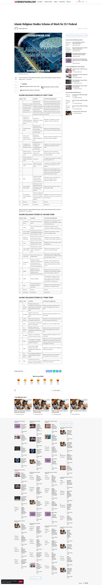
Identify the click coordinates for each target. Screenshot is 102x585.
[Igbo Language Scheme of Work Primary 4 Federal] (33, 461)
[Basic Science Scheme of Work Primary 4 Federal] (33, 451)
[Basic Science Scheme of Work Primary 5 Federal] (33, 514)
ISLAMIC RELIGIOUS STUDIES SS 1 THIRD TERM (30, 90)
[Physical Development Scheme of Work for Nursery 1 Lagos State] (69, 49)
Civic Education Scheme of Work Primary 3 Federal (23, 550)
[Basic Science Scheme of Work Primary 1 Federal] (17, 460)
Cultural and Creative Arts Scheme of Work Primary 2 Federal (23, 487)
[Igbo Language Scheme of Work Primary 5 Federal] (33, 502)
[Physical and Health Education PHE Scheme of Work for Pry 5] (63, 492)
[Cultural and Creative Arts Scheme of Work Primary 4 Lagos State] (63, 444)
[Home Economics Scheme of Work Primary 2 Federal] (17, 474)
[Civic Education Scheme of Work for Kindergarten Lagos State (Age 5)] (69, 55)
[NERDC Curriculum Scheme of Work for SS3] (79, 404)
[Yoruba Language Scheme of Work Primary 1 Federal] (17, 436)
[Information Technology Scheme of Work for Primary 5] (63, 506)
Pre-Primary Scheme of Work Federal (79, 111)
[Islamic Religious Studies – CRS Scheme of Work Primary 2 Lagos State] (48, 490)
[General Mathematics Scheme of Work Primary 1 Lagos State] (48, 436)
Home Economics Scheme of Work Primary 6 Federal (39, 566)
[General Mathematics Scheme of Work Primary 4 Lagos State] (63, 456)
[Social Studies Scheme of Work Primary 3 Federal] (17, 561)
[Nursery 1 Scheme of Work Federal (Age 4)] (69, 102)
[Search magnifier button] (86, 35)
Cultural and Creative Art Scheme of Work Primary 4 (69, 433)
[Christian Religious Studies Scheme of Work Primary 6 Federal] (33, 528)
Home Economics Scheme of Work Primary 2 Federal (23, 476)
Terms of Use (8, 582)
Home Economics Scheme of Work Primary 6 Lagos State (69, 559)
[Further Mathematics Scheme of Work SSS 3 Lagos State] (69, 87)
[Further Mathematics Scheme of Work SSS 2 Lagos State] (69, 82)
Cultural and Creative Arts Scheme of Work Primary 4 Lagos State (69, 445)
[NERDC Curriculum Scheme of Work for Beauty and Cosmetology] (23, 404)
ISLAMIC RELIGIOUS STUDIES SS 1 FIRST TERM (30, 86)
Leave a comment (57, 390)
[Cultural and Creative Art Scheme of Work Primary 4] (63, 432)
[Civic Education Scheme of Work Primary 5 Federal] (33, 477)
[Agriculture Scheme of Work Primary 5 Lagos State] (63, 482)
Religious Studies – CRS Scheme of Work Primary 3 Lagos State (54, 543)
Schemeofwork (29, 79)
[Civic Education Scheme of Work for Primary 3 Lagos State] (48, 554)
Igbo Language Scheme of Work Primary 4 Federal (39, 463)
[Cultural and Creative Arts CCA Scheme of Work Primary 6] (63, 570)
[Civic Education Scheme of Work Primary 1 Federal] (17, 448)
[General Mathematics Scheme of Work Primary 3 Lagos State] (48, 531)
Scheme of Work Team (23, 28)
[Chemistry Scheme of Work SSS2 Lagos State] (69, 70)
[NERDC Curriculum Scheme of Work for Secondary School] (60, 404)
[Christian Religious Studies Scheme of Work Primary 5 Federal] (33, 489)
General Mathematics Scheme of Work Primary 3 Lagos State (54, 532)
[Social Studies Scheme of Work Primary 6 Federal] (33, 554)
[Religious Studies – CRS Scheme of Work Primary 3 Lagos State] (48, 542)
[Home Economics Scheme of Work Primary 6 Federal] (33, 565)
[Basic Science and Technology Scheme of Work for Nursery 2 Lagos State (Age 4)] (69, 60)
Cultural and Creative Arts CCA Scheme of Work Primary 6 (69, 571)
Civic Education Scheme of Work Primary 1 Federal (23, 449)
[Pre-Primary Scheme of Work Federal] (69, 113)
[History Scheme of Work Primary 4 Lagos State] (63, 468)
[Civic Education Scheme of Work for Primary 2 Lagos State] (48, 477)
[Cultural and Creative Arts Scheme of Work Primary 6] (63, 546)
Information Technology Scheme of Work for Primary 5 (69, 507)
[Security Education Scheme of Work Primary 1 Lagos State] (48, 448)
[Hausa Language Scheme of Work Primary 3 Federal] (17, 526)
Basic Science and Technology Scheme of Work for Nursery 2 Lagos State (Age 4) (79, 60)
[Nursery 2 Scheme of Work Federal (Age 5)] (69, 107)
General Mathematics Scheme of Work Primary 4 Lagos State (69, 457)
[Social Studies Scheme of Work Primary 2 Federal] (17, 498)
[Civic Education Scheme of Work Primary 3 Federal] (17, 549)
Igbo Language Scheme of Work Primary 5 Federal (39, 503)
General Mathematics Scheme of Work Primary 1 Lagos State (54, 438)
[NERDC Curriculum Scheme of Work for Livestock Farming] (41, 404)
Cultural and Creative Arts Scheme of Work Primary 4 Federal (39, 440)
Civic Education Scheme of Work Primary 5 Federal (39, 478)
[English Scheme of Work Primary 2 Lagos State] (48, 503)
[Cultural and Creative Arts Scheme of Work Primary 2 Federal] (17, 486)
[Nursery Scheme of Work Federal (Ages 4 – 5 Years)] (69, 96)
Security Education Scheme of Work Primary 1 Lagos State (54, 449)
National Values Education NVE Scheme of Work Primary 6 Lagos (69, 534)
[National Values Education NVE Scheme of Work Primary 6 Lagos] (63, 532)
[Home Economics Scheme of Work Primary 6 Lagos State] (63, 558)
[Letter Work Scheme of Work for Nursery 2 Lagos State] (69, 44)
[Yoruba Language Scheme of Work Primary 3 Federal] (17, 537)
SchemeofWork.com (25, 1)
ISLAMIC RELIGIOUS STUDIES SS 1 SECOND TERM (50, 87)
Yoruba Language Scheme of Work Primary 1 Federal (23, 438)
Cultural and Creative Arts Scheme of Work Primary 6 (69, 547)
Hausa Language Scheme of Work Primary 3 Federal (23, 527)
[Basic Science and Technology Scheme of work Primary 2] (48, 460)
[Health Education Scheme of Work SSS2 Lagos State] (69, 76)
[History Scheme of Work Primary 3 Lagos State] (48, 567)
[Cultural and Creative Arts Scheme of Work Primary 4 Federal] (33, 439)
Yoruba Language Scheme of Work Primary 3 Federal (23, 539)
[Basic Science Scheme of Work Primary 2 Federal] (17, 426)
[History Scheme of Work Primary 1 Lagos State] (48, 426)
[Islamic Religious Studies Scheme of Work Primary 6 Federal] (33, 541)
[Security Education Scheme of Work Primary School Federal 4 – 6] (33, 426)
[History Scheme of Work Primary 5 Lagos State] (63, 517)
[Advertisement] (51, 12)
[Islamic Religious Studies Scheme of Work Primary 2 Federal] (17, 509)
